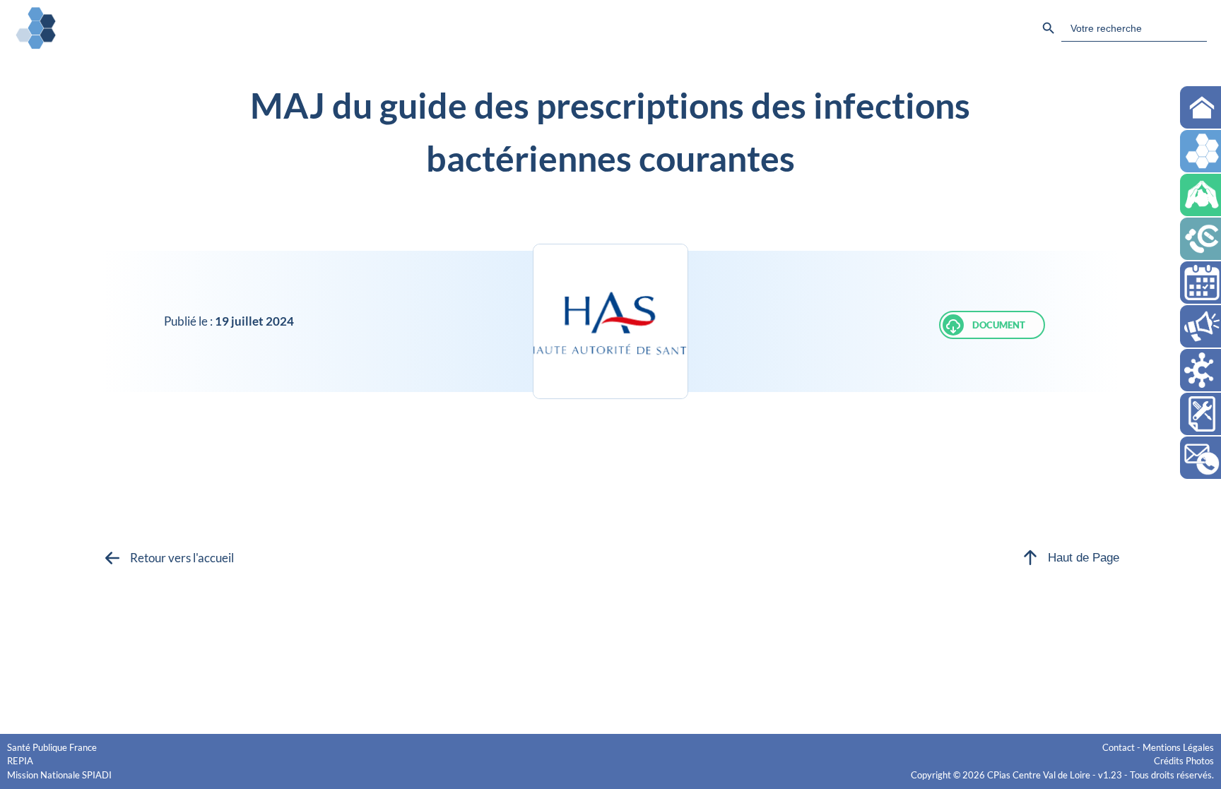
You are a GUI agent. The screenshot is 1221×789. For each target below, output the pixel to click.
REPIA (20, 760)
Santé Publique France (52, 747)
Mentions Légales (1178, 747)
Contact (1118, 747)
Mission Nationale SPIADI (59, 775)
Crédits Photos (1184, 760)
